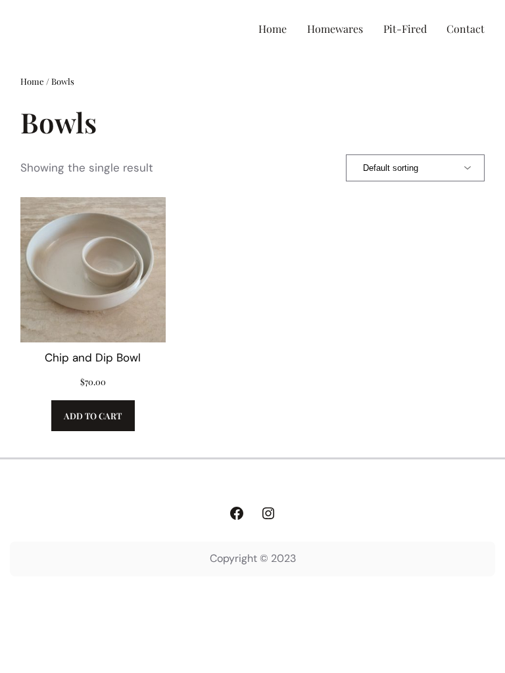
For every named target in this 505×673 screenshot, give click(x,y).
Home (32, 81)
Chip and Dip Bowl (93, 357)
